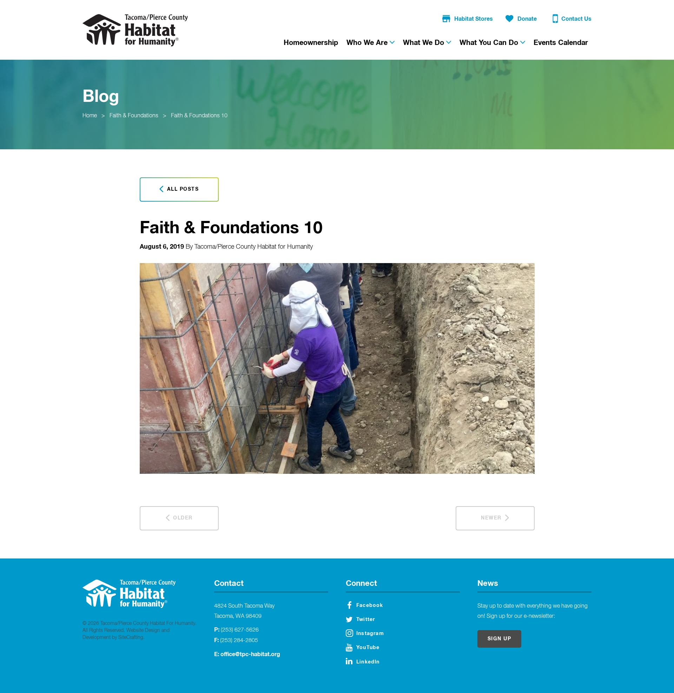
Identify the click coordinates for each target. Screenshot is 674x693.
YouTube (367, 647)
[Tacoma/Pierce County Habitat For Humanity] (135, 30)
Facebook (369, 605)
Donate (527, 19)
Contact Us (576, 19)
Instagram (370, 633)
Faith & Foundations (134, 116)
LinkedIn (368, 662)
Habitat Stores (473, 19)
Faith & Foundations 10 (199, 116)
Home (89, 116)
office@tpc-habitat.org (250, 654)
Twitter (365, 619)
